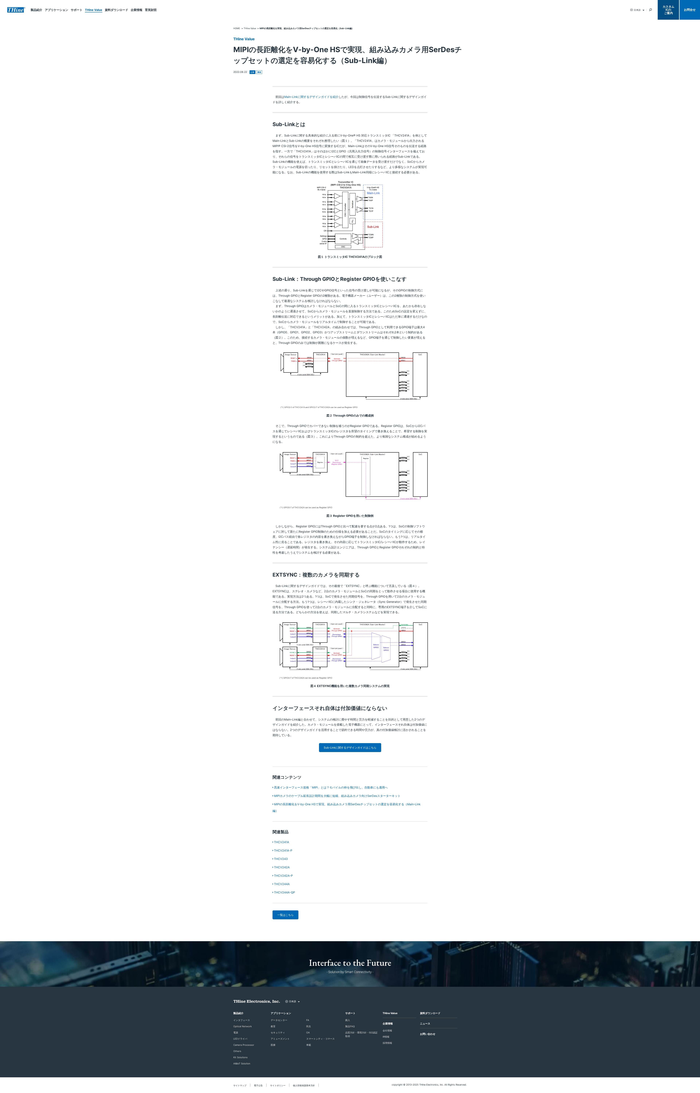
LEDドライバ (240, 1038)
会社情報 (387, 1030)
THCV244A (282, 884)
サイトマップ (239, 1085)
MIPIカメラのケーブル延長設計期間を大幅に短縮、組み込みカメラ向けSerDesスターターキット (337, 796)
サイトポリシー (277, 1085)
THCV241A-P (283, 850)
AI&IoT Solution (241, 1063)
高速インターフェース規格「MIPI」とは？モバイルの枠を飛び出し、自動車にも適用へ (331, 787)
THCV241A (281, 842)
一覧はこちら (285, 915)
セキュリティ (278, 1032)
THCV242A (282, 867)
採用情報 (387, 1042)
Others (237, 1051)
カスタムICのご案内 (668, 10)
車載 (308, 1044)
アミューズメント (280, 1038)
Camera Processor (243, 1044)
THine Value (93, 10)
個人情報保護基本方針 (304, 1085)
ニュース (425, 1023)
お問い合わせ (427, 1033)
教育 (273, 1026)
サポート (76, 10)
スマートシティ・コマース (320, 1038)
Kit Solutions (240, 1057)
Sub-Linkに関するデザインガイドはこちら (350, 747)
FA (307, 1020)
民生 (308, 1026)
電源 (235, 1032)
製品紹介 (36, 10)
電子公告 (258, 1085)
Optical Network (242, 1026)
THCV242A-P (283, 875)
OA (308, 1032)
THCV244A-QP (284, 892)
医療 (273, 1044)
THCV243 (281, 859)
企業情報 (136, 10)
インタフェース (241, 1020)
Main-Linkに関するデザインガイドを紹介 (311, 97)
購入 (347, 1020)
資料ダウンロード (116, 10)
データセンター (279, 1020)
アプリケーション (56, 10)
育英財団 (151, 10)
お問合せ (689, 9)
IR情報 (386, 1036)
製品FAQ (350, 1026)
